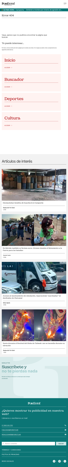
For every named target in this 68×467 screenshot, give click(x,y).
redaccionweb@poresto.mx (11, 434)
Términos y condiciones (11, 450)
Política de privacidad (10, 454)
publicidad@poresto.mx (10, 430)
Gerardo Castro (7, 255)
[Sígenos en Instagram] (59, 463)
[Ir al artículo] (34, 200)
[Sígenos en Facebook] (54, 463)
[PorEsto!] (8, 6)
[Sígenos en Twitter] (65, 463)
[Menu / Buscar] (65, 4)
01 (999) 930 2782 (7, 425)
